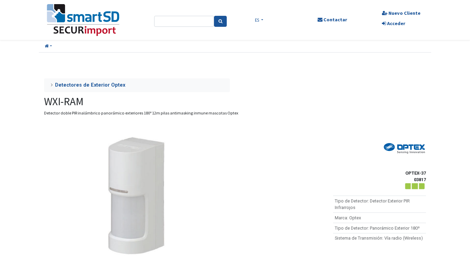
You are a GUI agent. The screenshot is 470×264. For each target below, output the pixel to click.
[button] (48, 46)
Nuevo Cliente (403, 13)
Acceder (395, 23)
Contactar (334, 19)
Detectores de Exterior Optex (90, 85)
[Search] (220, 21)
